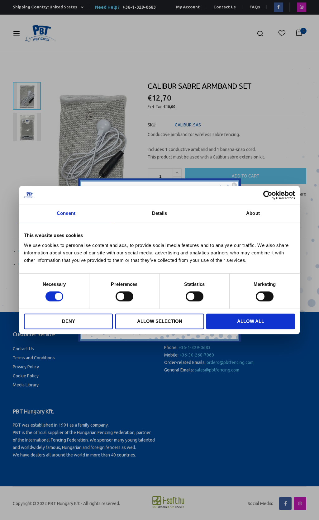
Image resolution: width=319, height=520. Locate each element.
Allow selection (159, 321)
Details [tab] (159, 213)
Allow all (250, 321)
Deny (68, 321)
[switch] (124, 297)
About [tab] (253, 213)
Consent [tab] (66, 213)
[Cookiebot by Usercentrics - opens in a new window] (267, 195)
